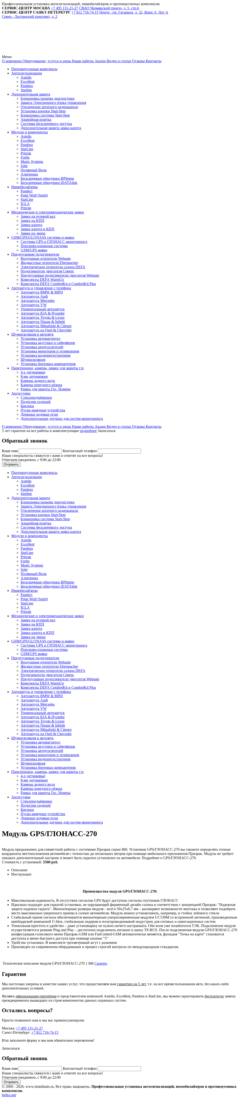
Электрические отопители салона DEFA (53, 267)
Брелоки (27, 406)
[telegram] (37, 53)
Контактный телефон (80, 451)
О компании (12, 61)
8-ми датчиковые (34, 376)
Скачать (100, 963)
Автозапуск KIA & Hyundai (42, 313)
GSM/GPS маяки (34, 250)
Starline (26, 90)
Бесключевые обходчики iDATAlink (49, 183)
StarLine (27, 149)
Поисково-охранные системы (44, 246)
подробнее (88, 431)
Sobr (24, 166)
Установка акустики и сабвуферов (48, 343)
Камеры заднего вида (38, 381)
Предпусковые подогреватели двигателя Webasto (60, 275)
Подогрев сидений (36, 402)
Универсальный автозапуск (43, 309)
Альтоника (29, 174)
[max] (108, 53)
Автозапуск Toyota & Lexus (42, 317)
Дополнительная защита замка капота (51, 128)
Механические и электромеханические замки (47, 212)
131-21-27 (64, 8)
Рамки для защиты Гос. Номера (46, 389)
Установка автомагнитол (40, 339)
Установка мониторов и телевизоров (50, 351)
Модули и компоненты (29, 132)
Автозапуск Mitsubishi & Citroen (46, 326)
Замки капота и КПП (37, 229)
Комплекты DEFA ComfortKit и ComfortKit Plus (58, 284)
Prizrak (26, 153)
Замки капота (31, 225)
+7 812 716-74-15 (44, 1032)
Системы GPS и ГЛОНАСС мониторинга (54, 242)
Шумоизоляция (33, 360)
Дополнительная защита (30, 94)
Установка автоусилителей (42, 347)
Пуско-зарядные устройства (43, 410)
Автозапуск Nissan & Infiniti (43, 322)
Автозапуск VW (34, 305)
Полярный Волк (34, 170)
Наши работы (82, 61)
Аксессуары (20, 393)
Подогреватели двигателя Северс (47, 271)
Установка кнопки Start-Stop (43, 111)
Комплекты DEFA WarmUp (42, 280)
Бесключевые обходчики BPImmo (47, 178)
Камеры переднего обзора (41, 385)
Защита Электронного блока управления (53, 103)
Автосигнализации (26, 73)
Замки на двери (33, 233)
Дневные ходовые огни (39, 414)
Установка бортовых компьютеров (48, 364)
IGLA (25, 204)
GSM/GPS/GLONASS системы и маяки (42, 237)
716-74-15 (84, 12)
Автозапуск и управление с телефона (41, 288)
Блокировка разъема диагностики (48, 98)
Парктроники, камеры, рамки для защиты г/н (47, 368)
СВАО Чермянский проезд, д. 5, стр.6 (109, 8)
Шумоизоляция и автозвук (32, 334)
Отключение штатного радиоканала (49, 107)
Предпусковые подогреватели (35, 254)
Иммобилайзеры (24, 187)
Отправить (11, 464)
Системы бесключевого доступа (46, 124)
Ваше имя (10, 451)
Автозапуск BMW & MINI (42, 292)
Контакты (153, 61)
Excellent (27, 82)
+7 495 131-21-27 (29, 1028)
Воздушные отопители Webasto (46, 258)
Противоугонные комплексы (34, 69)
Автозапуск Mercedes (38, 301)
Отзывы (138, 61)
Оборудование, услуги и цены (46, 61)
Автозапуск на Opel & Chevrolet (46, 330)
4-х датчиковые (33, 372)
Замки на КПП (32, 221)
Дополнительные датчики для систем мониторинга (62, 419)
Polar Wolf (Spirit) (34, 195)
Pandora (27, 86)
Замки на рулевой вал (38, 216)
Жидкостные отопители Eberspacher (49, 263)
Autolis (26, 77)
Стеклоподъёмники (36, 397)
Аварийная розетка (36, 119)
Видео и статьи (118, 61)
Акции (100, 61)
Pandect (26, 191)
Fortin (25, 157)
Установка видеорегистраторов (46, 355)
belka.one (9, 1095)
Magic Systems (32, 162)
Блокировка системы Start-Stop (45, 115)
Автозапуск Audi (34, 296)
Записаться (106, 431)
